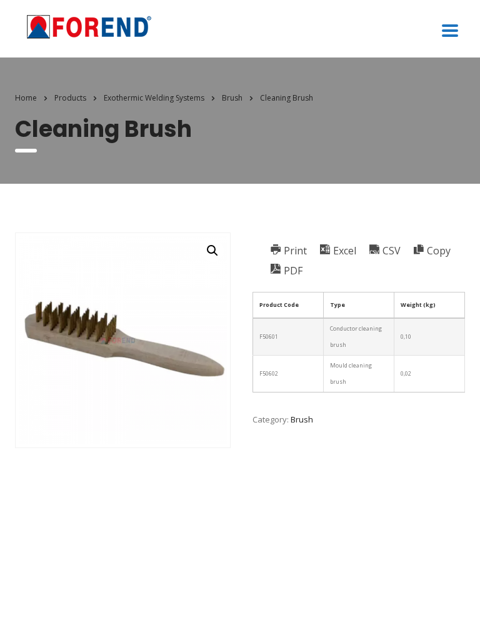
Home (26, 97)
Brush (302, 419)
